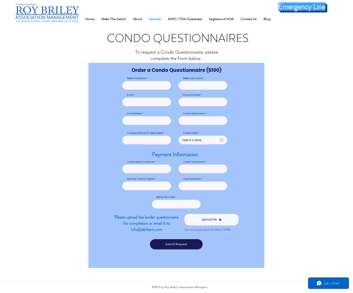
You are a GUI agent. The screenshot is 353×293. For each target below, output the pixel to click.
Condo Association (194, 113)
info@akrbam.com (146, 229)
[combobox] (146, 120)
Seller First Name (136, 78)
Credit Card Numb (193, 162)
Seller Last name (192, 78)
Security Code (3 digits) (140, 179)
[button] (211, 219)
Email (130, 95)
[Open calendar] (221, 140)
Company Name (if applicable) (145, 133)
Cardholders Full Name (140, 162)
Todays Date (191, 133)
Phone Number (191, 95)
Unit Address (134, 113)
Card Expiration (192, 179)
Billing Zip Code (165, 197)
